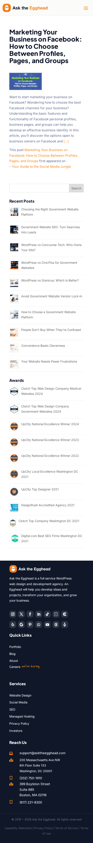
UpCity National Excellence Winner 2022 (50, 455)
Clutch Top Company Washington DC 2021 (49, 521)
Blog (12, 654)
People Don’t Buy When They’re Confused (51, 330)
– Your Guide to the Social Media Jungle (40, 166)
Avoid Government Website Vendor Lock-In (51, 296)
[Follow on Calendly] (56, 614)
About (13, 660)
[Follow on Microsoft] (64, 614)
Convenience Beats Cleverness (43, 345)
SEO (12, 709)
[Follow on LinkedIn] (38, 614)
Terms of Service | (67, 828)
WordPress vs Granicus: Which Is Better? (50, 280)
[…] (66, 141)
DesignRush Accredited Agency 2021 (47, 505)
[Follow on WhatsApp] (38, 624)
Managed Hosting (22, 716)
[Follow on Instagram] (12, 614)
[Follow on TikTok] (47, 614)
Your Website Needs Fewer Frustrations (49, 361)
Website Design (20, 695)
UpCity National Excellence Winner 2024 (50, 424)
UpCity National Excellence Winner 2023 (50, 440)
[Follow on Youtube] (47, 624)
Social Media (18, 702)
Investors (15, 730)
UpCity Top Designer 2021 (40, 489)
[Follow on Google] (21, 624)
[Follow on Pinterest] (30, 624)
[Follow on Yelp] (12, 624)
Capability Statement (18, 828)
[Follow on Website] (64, 624)
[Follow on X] (21, 614)
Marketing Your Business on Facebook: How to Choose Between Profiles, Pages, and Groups (43, 155)
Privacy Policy (19, 723)
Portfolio (15, 647)
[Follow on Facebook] (30, 614)
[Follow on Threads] (56, 624)
